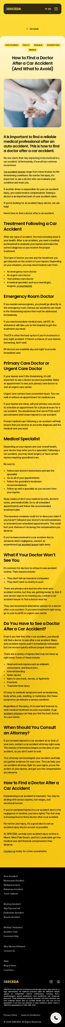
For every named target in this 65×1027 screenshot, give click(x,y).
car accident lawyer (28, 544)
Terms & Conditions (30, 1015)
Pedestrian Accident (14, 912)
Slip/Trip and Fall (12, 908)
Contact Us (9, 951)
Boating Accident (12, 904)
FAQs (6, 961)
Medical (8, 927)
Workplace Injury (12, 885)
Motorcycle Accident (14, 880)
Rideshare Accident (13, 889)
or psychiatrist (24, 285)
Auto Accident (11, 876)
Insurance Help (11, 936)
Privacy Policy (10, 1015)
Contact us (9, 851)
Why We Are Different (14, 946)
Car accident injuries (14, 171)
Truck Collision (11, 893)
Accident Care (11, 931)
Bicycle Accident (12, 917)
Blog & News (10, 965)
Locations (8, 970)
